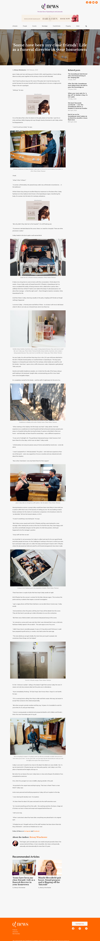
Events (34, 26)
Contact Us (80, 924)
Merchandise (16, 933)
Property (68, 26)
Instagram (27, 831)
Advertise (15, 931)
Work (77, 26)
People (25, 26)
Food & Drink (56, 26)
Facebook (87, 2)
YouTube (93, 2)
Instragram (90, 2)
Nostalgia (44, 26)
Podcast (14, 930)
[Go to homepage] (20, 926)
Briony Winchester (20, 70)
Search (86, 26)
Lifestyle (14, 26)
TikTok (86, 928)
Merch (96, 2)
